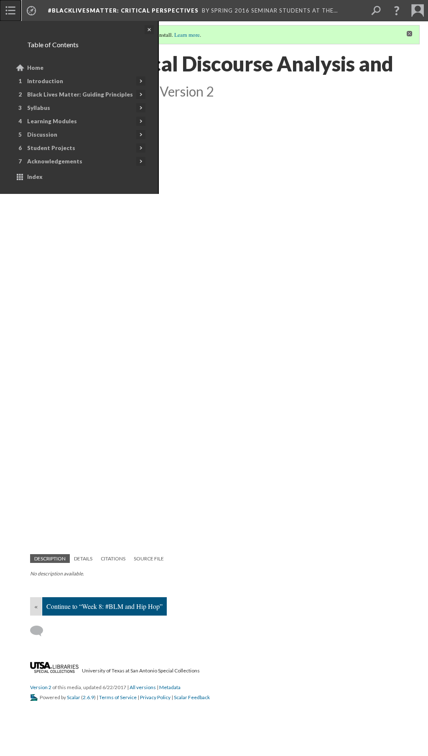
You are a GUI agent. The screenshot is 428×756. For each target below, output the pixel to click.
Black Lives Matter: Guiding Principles (80, 94)
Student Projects (51, 148)
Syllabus (38, 107)
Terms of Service (118, 697)
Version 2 (40, 687)
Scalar (73, 697)
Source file (149, 558)
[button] (396, 10)
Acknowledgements (54, 161)
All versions (143, 687)
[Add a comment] (40, 631)
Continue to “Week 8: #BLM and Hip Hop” (104, 606)
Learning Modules (52, 121)
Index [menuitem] (35, 176)
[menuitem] (10, 10)
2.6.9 (88, 697)
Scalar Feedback (192, 697)
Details (83, 558)
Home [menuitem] (35, 67)
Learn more (187, 34)
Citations (113, 558)
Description (50, 558)
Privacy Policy (155, 697)
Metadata (170, 687)
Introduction (45, 81)
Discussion (42, 134)
